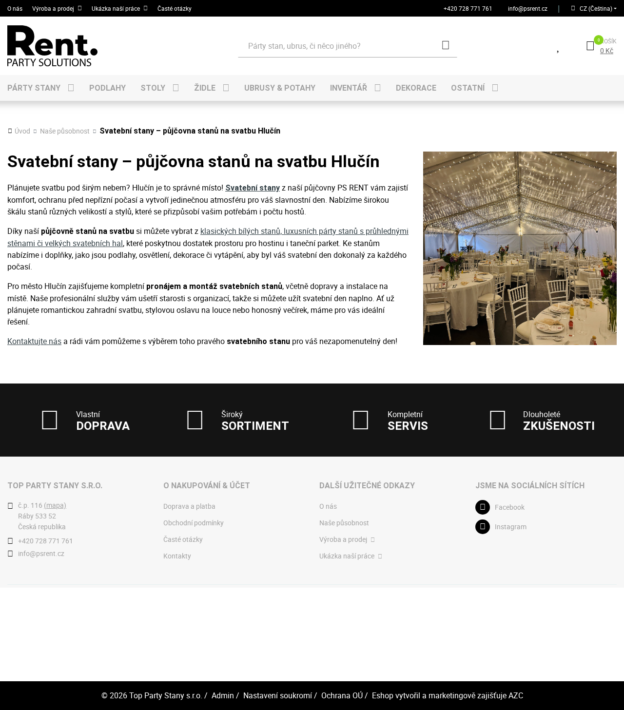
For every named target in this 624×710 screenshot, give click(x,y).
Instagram (510, 526)
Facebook (510, 507)
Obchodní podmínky (193, 522)
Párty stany (33, 88)
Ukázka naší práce (116, 8)
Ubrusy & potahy (279, 88)
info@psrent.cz (527, 8)
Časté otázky (174, 8)
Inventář (348, 88)
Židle (204, 88)
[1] (445, 46)
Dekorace (416, 88)
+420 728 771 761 (468, 8)
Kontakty (177, 555)
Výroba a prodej (53, 8)
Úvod (22, 131)
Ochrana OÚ (342, 695)
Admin (223, 695)
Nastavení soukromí (277, 695)
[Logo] (80, 45)
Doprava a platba (189, 506)
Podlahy (107, 88)
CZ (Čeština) (596, 8)
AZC (515, 695)
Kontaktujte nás (34, 341)
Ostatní (468, 88)
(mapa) (55, 505)
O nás (14, 8)
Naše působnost (65, 131)
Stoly (152, 88)
